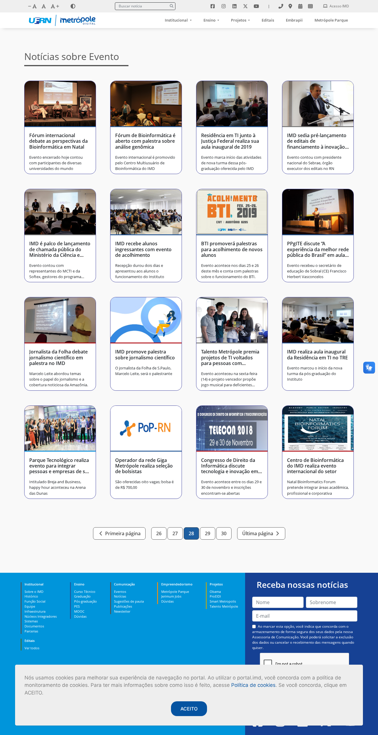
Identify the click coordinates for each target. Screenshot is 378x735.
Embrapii (294, 20)
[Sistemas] (310, 6)
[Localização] (290, 6)
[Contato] (281, 6)
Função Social (35, 601)
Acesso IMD (339, 6)
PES (77, 606)
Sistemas (31, 621)
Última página (258, 533)
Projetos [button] (239, 20)
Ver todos (32, 648)
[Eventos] (300, 6)
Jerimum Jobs (171, 596)
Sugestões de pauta (129, 601)
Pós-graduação (85, 601)
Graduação (82, 596)
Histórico (31, 596)
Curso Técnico (84, 591)
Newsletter (122, 611)
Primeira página (122, 533)
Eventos (120, 591)
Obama (215, 591)
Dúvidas (80, 616)
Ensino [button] (209, 20)
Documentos (34, 626)
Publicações (123, 606)
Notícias (120, 596)
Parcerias (31, 631)
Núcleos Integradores (41, 616)
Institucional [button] (177, 20)
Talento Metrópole (224, 606)
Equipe (30, 606)
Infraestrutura (35, 611)
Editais (268, 20)
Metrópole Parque (331, 20)
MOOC (79, 611)
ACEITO (189, 709)
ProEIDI (215, 596)
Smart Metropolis (223, 601)
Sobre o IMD (34, 591)
